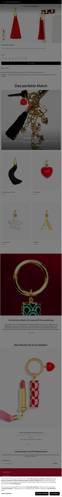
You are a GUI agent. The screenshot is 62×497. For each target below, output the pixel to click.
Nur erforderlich (54, 493)
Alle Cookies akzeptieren (42, 493)
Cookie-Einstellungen (6, 493)
